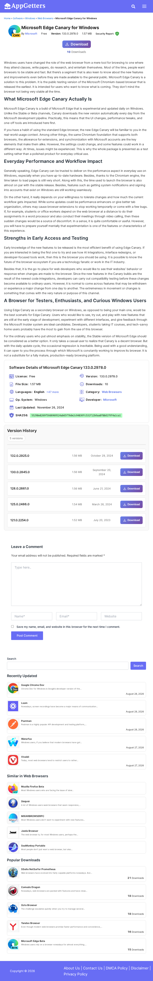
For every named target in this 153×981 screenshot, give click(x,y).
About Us (72, 968)
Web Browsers (45, 18)
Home (7, 18)
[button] (133, 7)
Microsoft (31, 33)
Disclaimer (140, 968)
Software (18, 18)
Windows (30, 18)
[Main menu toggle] (144, 6)
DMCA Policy (117, 968)
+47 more (52, 392)
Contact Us (93, 968)
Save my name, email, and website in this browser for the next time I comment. (68, 626)
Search (11, 658)
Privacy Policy (75, 974)
